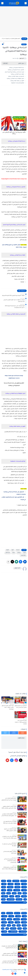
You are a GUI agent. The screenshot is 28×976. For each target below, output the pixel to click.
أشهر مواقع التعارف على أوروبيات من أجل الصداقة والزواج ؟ (9, 800)
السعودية (10, 887)
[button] (20, 561)
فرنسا (12, 896)
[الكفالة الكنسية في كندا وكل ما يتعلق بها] (22, 845)
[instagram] (16, 760)
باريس (4, 922)
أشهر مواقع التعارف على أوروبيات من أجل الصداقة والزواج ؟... (10, 38)
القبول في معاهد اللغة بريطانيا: (17, 80)
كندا (25, 899)
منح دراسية (19, 899)
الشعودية (17, 890)
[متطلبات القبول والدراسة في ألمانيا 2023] (22, 852)
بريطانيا (19, 552)
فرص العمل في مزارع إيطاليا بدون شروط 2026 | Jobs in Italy (9, 868)
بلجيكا (18, 896)
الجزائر (4, 884)
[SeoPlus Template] (25, 970)
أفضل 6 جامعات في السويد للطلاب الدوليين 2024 (10, 830)
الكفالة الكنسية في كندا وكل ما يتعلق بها (9, 845)
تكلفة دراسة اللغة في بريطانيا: (17, 74)
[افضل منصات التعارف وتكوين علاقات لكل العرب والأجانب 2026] (22, 807)
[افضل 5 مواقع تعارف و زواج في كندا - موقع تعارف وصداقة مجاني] (22, 815)
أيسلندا (24, 884)
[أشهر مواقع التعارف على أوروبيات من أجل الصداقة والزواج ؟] (22, 799)
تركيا (14, 925)
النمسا (14, 893)
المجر (19, 893)
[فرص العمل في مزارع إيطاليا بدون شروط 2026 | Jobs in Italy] (22, 868)
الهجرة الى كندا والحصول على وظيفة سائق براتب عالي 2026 (9, 822)
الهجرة (8, 893)
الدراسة (24, 44)
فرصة (13, 552)
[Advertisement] (14, 22)
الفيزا (4, 890)
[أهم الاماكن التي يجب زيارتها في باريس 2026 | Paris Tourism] (22, 837)
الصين (10, 890)
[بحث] (2, 3)
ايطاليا (11, 922)
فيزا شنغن (8, 552)
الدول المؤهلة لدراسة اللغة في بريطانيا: (15, 78)
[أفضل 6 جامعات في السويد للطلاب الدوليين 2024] (22, 830)
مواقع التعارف (11, 899)
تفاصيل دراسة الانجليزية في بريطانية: (16, 69)
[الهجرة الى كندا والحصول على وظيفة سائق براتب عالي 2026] (22, 822)
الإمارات (11, 884)
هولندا (3, 899)
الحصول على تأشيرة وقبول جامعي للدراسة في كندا (20, 706)
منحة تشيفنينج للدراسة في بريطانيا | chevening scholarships (10, 861)
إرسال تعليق (21, 738)
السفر (4, 887)
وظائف (24, 902)
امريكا (3, 893)
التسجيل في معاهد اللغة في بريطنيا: (16, 76)
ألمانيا (9, 880)
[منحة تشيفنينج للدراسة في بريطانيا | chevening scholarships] (22, 860)
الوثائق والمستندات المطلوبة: (17, 82)
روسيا (9, 925)
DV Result (24, 913)
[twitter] (20, 760)
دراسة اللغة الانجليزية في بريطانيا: (16, 67)
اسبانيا (17, 884)
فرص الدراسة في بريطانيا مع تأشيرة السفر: (14, 72)
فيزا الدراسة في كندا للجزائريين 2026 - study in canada (21, 722)
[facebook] (12, 760)
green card (23, 880)
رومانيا (3, 925)
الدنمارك (18, 887)
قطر (7, 928)
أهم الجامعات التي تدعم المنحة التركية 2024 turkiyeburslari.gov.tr (15, 306)
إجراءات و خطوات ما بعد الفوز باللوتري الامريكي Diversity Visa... (14, 300)
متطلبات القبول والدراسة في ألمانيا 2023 (9, 852)
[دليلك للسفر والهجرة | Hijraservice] (14, 3)
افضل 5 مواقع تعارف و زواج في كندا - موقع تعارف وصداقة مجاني (8, 815)
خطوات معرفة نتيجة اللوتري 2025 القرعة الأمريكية (13, 295)
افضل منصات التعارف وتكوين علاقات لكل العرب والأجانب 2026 (9, 807)
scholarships (23, 555)
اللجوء (24, 893)
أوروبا (24, 552)
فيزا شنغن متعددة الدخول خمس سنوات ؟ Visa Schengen (8, 707)
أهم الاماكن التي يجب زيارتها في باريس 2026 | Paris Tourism (9, 837)
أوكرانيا (3, 880)
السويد (24, 890)
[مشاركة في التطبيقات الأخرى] (8, 561)
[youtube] (7, 760)
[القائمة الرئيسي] (26, 3)
